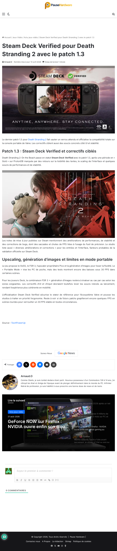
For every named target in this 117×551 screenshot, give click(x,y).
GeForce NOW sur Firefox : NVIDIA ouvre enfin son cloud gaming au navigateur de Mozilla (38, 424)
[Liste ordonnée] (33, 480)
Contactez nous (33, 541)
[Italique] (21, 480)
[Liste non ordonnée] (37, 480)
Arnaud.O (8, 62)
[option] (58, 422)
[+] (56, 480)
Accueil (7, 37)
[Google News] (66, 353)
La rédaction (57, 541)
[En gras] (17, 480)
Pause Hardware (77, 537)
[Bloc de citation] (41, 480)
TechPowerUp (18, 322)
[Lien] (49, 480)
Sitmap (68, 541)
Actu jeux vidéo (31, 37)
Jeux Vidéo (17, 37)
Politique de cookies (82, 541)
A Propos (46, 541)
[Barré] (29, 480)
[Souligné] (25, 480)
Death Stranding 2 (37, 139)
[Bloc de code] (45, 480)
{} (53, 480)
